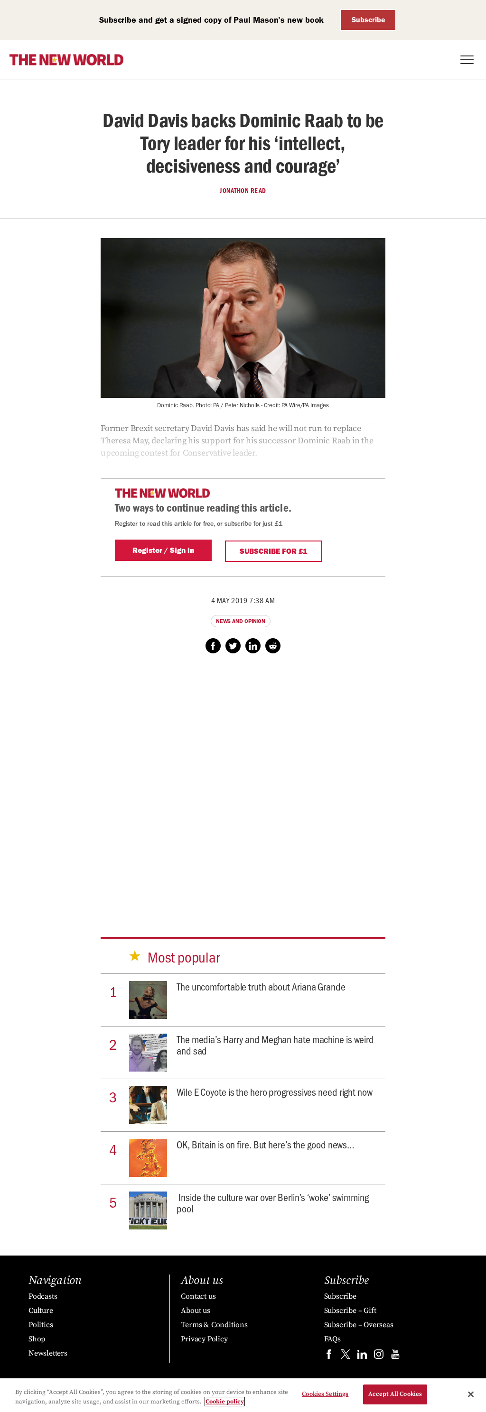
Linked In (253, 645)
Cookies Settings (325, 1394)
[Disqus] (243, 786)
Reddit (272, 645)
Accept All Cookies (395, 1394)
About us (195, 1310)
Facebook (213, 645)
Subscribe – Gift (350, 1310)
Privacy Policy (204, 1339)
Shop (36, 1339)
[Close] (470, 1394)
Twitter (233, 645)
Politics (40, 1324)
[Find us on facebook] (329, 1356)
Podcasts (42, 1296)
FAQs (332, 1339)
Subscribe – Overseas (358, 1324)
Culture (40, 1310)
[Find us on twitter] (345, 1356)
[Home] (66, 59)
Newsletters (47, 1353)
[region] (243, 1395)
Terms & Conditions (214, 1324)
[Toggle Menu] (467, 59)
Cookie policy (225, 1401)
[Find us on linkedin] (362, 1356)
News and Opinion (240, 621)
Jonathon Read (243, 190)
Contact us (198, 1296)
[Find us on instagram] (378, 1356)
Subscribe (368, 19)
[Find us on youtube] (395, 1356)
